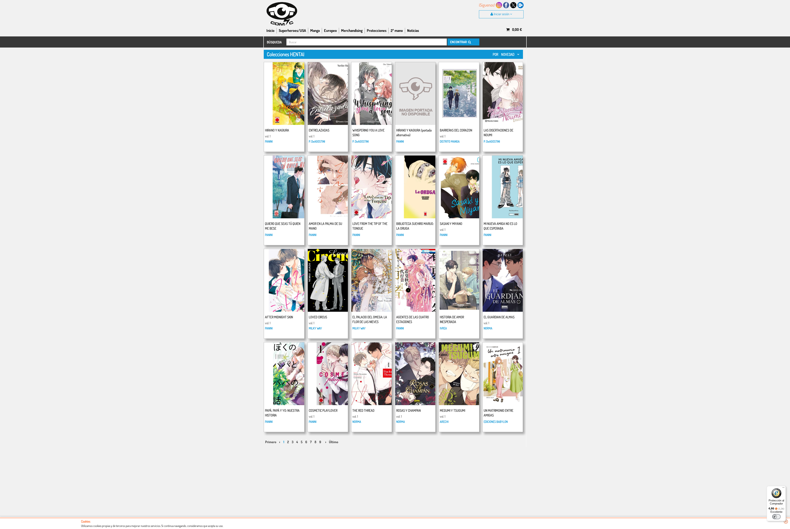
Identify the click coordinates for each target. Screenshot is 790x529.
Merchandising (351, 30)
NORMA (488, 328)
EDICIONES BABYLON (496, 421)
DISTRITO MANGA (450, 141)
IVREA (443, 328)
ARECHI (444, 421)
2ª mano (397, 30)
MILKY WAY (315, 328)
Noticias (413, 30)
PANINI (269, 141)
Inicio (270, 30)
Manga (315, 30)
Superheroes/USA (292, 30)
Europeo (330, 30)
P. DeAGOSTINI (317, 141)
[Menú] (783, 488)
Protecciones (376, 30)
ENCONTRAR (459, 42)
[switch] (776, 516)
